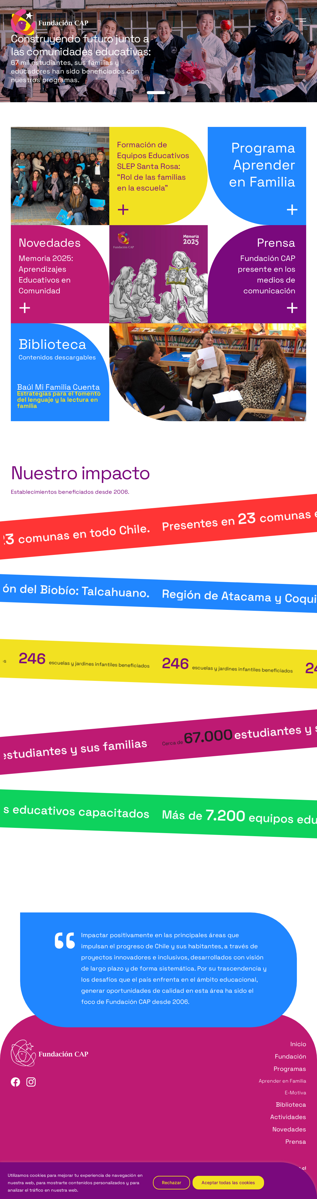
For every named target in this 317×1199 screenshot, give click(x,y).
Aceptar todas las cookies (228, 1182)
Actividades (288, 1117)
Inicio (298, 1044)
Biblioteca (57, 348)
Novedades (289, 1129)
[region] (158, 1180)
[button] (156, 92)
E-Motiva (295, 1092)
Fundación (290, 1056)
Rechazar (171, 1182)
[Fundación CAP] (49, 22)
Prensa (295, 1142)
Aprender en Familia (282, 1081)
